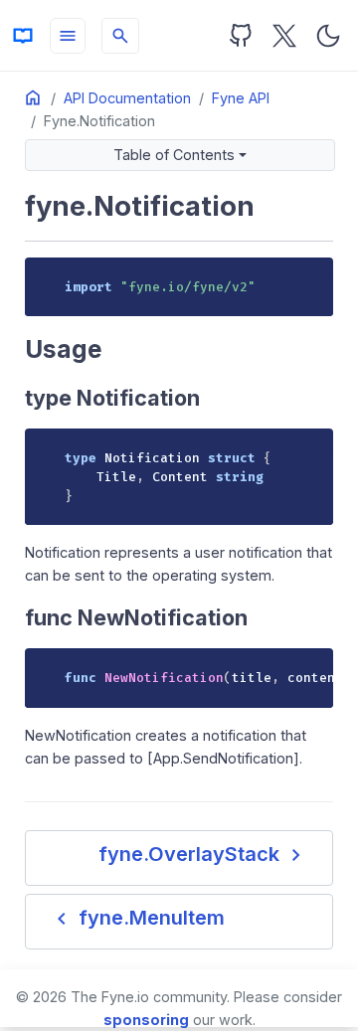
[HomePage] (23, 36)
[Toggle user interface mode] (328, 36)
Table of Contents (174, 154)
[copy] (311, 279)
